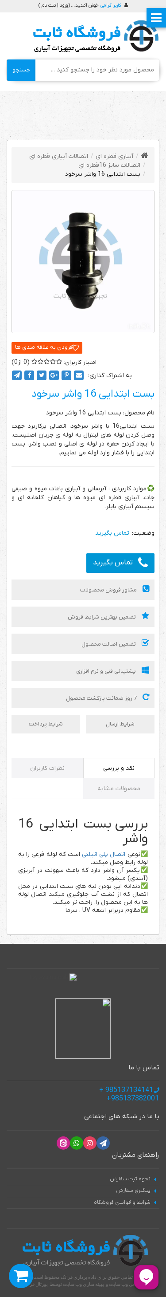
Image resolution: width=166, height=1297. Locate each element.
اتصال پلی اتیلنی (103, 854)
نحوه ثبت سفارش (130, 1179)
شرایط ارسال (120, 724)
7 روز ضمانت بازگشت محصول (102, 698)
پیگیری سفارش (133, 1190)
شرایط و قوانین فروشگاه (122, 1202)
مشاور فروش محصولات (109, 590)
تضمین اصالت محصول (109, 644)
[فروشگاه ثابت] (93, 36)
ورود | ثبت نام (55, 5)
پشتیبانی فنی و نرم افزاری (106, 671)
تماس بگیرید (113, 563)
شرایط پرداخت (46, 724)
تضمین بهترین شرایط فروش (102, 617)
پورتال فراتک (35, 1284)
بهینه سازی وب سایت (83, 1284)
